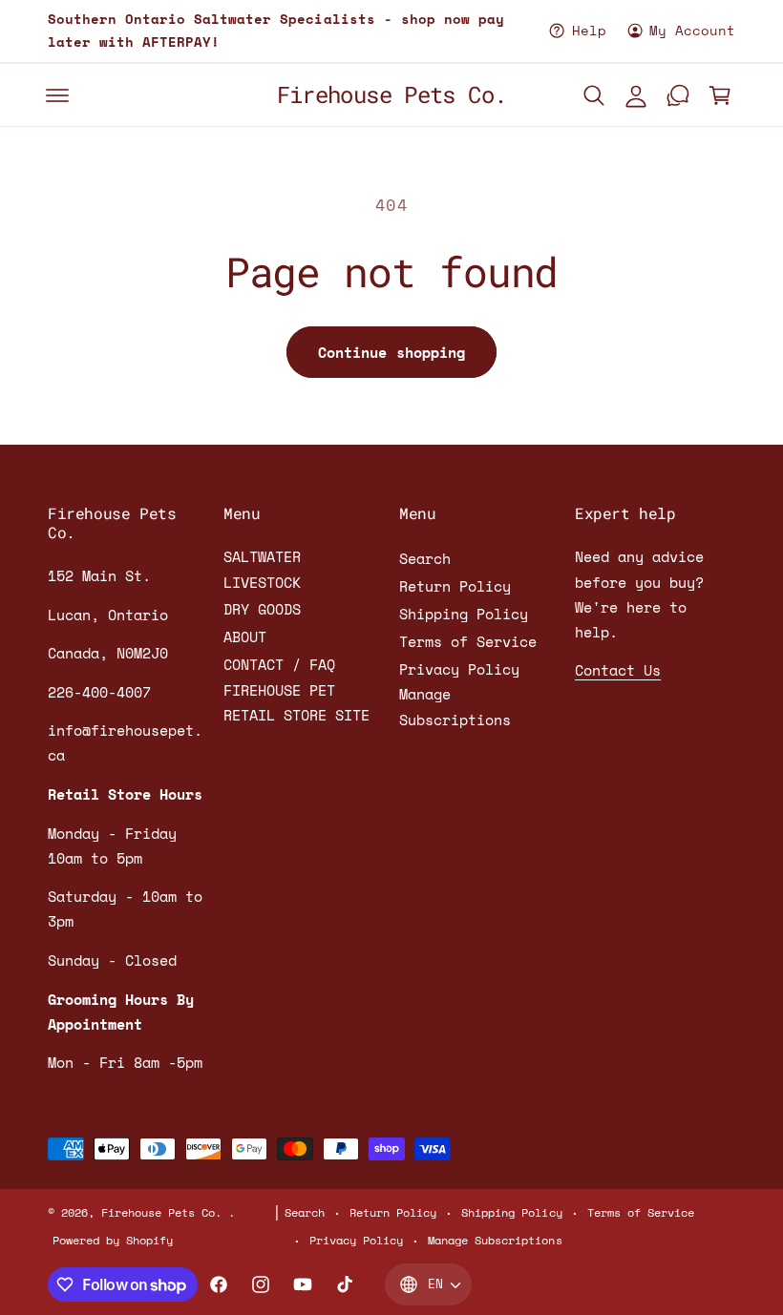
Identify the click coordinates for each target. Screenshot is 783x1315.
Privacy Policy (459, 669)
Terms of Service (468, 642)
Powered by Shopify (113, 1240)
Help (588, 30)
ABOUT (244, 637)
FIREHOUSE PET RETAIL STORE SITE (296, 702)
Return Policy (455, 586)
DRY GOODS (262, 609)
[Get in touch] (678, 95)
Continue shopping (391, 352)
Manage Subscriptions (455, 706)
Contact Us (618, 670)
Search (425, 559)
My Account (692, 30)
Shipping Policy (463, 614)
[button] (57, 95)
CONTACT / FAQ (279, 665)
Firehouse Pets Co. (164, 1212)
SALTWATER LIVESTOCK (262, 569)
